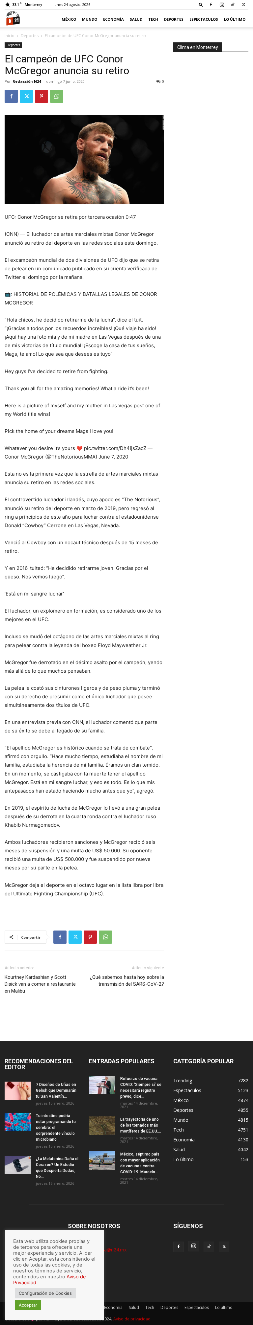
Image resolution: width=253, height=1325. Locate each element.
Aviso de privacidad (132, 1319)
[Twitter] (243, 4)
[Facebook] (211, 4)
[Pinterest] (41, 96)
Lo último (234, 19)
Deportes (173, 19)
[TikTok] (233, 4)
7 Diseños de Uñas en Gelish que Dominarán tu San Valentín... (56, 1090)
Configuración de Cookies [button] (45, 1293)
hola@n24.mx (112, 1249)
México (69, 19)
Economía (113, 19)
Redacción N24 (27, 81)
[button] (201, 4)
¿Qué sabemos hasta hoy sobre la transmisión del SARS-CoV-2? (127, 980)
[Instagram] (222, 4)
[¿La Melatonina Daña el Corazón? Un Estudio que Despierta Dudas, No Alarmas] (18, 1165)
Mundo (89, 19)
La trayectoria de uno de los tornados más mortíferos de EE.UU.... (140, 1125)
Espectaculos (203, 19)
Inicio (9, 35)
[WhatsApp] (56, 96)
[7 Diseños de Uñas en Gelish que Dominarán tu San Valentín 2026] (18, 1091)
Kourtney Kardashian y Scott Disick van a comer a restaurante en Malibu (40, 984)
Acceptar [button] (28, 1305)
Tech (153, 19)
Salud (136, 19)
